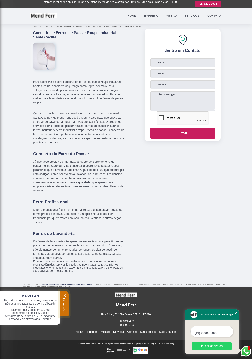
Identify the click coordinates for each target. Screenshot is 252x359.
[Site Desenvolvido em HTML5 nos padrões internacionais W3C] (123, 350)
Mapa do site (148, 331)
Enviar (183, 132)
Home (132, 15)
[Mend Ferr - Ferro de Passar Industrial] (43, 19)
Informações (63, 305)
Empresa (151, 15)
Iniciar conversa (212, 346)
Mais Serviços (167, 331)
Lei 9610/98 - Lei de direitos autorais (56, 286)
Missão (171, 15)
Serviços (192, 15)
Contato (214, 15)
